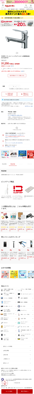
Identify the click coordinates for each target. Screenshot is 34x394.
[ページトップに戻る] (31, 389)
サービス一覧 (4, 387)
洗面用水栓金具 (29, 9)
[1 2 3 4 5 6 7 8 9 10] (14, 86)
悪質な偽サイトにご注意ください (8, 374)
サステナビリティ (20, 387)
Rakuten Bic (10, 6)
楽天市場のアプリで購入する (17, 75)
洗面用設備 (22, 9)
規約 (32, 106)
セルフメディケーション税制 (7, 373)
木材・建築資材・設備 (12, 9)
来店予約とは (27, 106)
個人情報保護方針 (28, 387)
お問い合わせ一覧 (11, 387)
